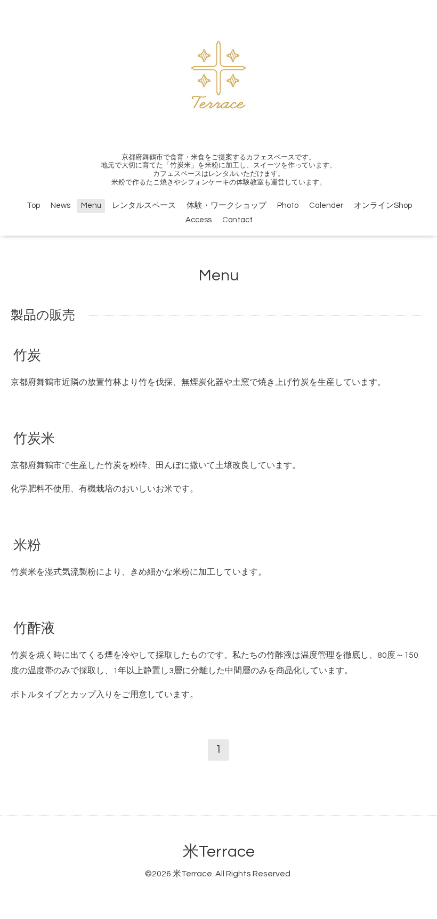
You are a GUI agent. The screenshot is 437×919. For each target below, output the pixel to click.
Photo (287, 205)
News (60, 205)
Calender (326, 205)
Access (198, 220)
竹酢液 (34, 628)
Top (33, 205)
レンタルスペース (144, 205)
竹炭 (27, 355)
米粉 (27, 545)
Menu (91, 205)
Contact (237, 220)
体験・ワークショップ (226, 205)
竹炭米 (34, 438)
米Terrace (219, 851)
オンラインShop (383, 205)
